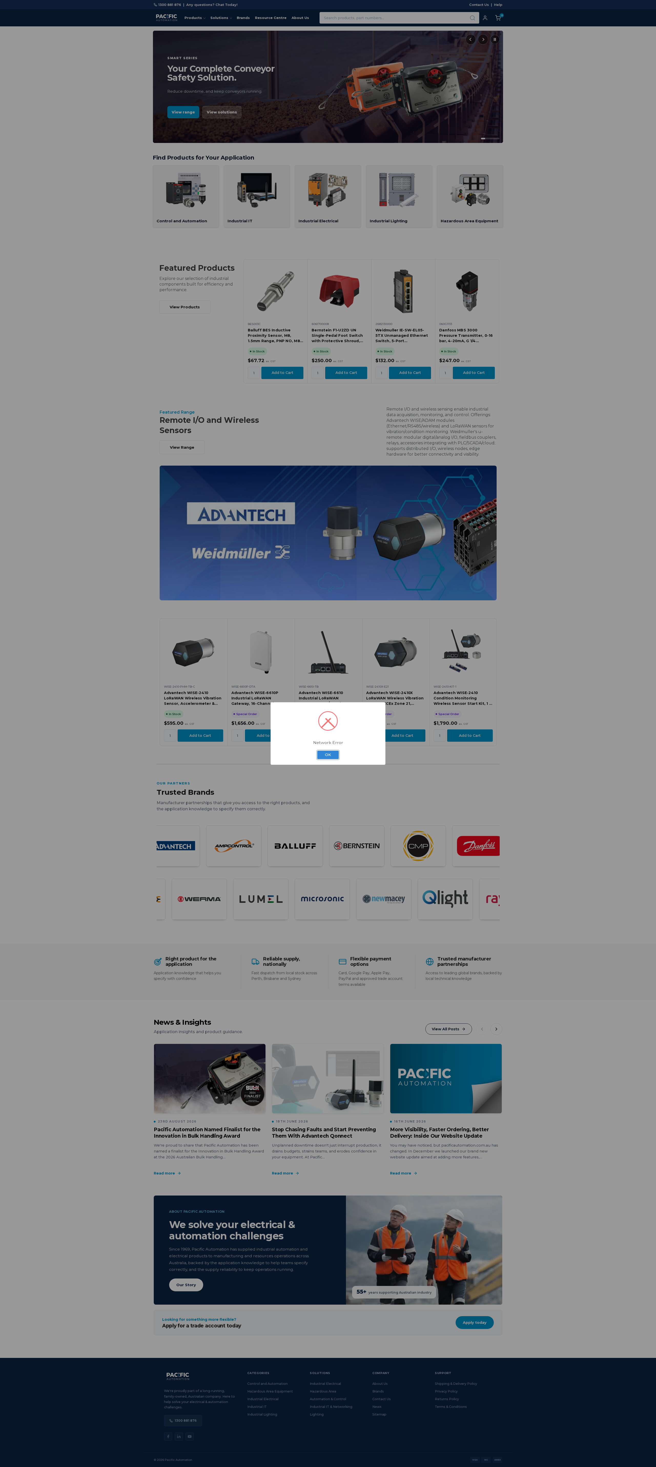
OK (328, 754)
